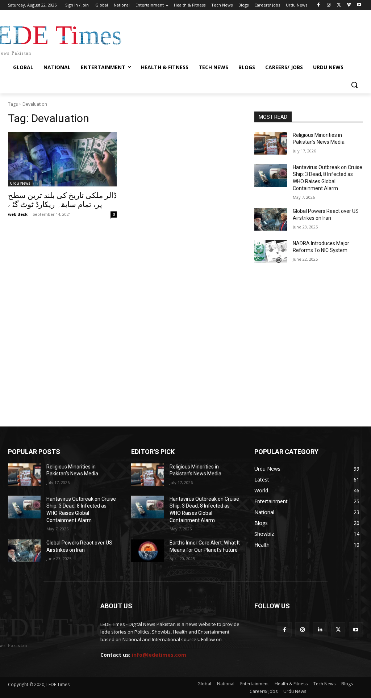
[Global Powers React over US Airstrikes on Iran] (270, 219)
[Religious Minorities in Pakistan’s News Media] (270, 143)
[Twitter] (339, 5)
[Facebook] (318, 5)
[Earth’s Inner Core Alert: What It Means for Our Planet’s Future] (147, 550)
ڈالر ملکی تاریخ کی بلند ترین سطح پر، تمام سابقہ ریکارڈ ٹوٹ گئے (62, 200)
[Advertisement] (185, 301)
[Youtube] (359, 5)
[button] (354, 84)
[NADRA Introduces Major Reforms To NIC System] (270, 251)
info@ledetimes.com (159, 654)
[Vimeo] (349, 5)
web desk (18, 214)
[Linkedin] (320, 629)
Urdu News (20, 183)
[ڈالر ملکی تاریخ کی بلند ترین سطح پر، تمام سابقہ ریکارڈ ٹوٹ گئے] (62, 159)
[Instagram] (329, 5)
